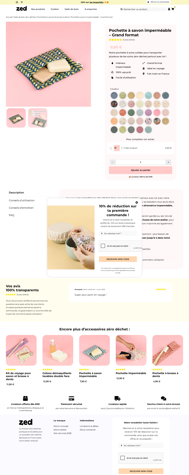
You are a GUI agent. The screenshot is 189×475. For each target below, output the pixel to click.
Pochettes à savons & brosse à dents (53, 17)
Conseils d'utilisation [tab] (22, 200)
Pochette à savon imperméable (90, 375)
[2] (172, 9)
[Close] (137, 202)
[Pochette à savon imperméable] (94, 350)
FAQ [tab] (11, 215)
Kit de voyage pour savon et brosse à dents (18, 376)
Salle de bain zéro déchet (25, 17)
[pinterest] (22, 2)
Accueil (9, 17)
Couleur (114, 89)
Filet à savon (130, 148)
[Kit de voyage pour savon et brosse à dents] (21, 350)
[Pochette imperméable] (131, 350)
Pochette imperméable (131, 373)
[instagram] (17, 2)
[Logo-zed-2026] (21, 7)
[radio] (114, 95)
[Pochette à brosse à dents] (167, 350)
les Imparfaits (97, 2)
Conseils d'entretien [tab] (21, 207)
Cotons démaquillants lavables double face (57, 375)
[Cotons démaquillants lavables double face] (58, 350)
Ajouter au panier (140, 170)
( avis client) (129, 40)
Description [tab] (16, 192)
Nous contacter (88, 429)
